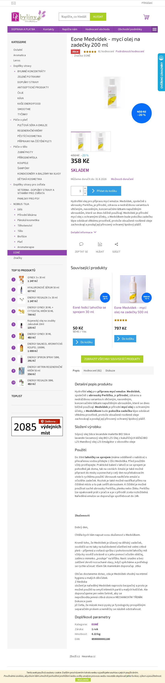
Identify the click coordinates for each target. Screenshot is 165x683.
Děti (20, 210)
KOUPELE (23, 163)
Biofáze (22, 237)
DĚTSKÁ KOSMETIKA (30, 179)
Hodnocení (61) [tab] (93, 371)
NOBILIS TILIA (21, 204)
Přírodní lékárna (27, 215)
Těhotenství (25, 226)
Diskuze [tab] (110, 371)
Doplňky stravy (22, 66)
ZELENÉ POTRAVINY (29, 77)
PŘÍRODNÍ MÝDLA (27, 158)
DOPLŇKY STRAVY (28, 82)
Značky (17, 258)
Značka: (82, 56)
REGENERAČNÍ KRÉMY (30, 131)
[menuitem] (23, 29)
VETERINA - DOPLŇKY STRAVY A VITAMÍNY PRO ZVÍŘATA (36, 191)
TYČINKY (23, 114)
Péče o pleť (20, 120)
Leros (16, 61)
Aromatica (19, 55)
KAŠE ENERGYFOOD (29, 104)
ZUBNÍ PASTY (25, 152)
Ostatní (17, 50)
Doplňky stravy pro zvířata (29, 185)
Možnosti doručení (122, 179)
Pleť (20, 242)
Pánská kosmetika (28, 220)
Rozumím (83, 679)
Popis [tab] (76, 371)
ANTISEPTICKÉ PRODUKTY (33, 87)
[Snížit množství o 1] (85, 193)
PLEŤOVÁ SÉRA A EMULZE (32, 125)
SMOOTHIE (24, 109)
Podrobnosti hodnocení (130, 51)
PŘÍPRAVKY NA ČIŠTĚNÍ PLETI (35, 141)
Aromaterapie (26, 247)
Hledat (98, 16)
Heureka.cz (88, 656)
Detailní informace (82, 232)
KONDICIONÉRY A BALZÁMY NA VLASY (39, 174)
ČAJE (21, 93)
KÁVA (21, 98)
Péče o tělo (20, 147)
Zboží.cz (75, 656)
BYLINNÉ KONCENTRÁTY (31, 71)
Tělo (20, 231)
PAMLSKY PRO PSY (28, 199)
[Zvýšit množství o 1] (85, 188)
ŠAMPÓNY (23, 168)
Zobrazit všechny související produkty (112, 359)
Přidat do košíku (107, 190)
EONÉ (16, 253)
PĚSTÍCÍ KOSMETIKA (30, 136)
